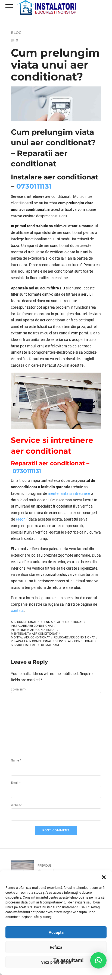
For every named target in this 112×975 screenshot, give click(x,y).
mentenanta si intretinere (69, 493)
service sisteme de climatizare (35, 645)
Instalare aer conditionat (32, 626)
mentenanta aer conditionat (34, 633)
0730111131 (34, 186)
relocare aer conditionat (74, 637)
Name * (16, 760)
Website (16, 805)
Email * (16, 782)
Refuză (56, 947)
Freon (21, 519)
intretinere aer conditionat (33, 630)
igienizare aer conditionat (62, 622)
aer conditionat (24, 622)
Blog (16, 33)
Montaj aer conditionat (30, 637)
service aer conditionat (74, 641)
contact (17, 610)
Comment (18, 689)
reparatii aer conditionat (31, 641)
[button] (104, 877)
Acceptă (56, 932)
